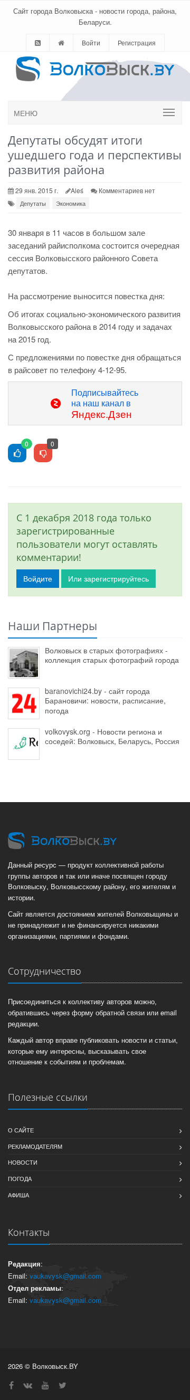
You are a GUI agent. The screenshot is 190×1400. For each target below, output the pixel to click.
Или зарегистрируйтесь (108, 578)
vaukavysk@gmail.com (65, 1276)
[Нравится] (17, 454)
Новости (22, 1162)
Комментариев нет (127, 190)
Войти (91, 42)
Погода (20, 1178)
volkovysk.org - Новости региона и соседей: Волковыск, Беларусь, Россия (112, 736)
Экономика (71, 203)
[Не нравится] (43, 454)
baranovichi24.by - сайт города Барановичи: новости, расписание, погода (105, 700)
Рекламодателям (35, 1146)
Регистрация (137, 42)
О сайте (21, 1130)
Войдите (37, 578)
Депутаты (33, 203)
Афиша (18, 1195)
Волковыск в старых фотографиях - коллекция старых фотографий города (112, 655)
